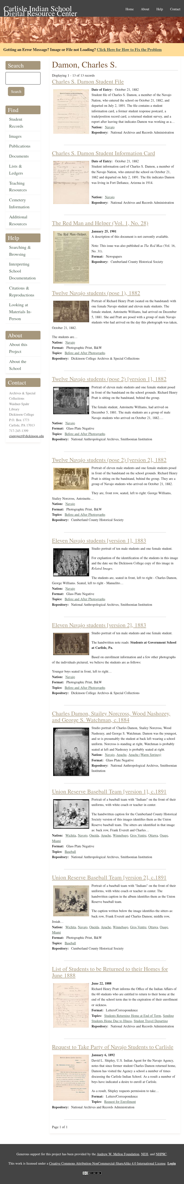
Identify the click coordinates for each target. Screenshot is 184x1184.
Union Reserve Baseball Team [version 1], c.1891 (109, 791)
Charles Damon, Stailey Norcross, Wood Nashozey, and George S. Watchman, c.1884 (111, 716)
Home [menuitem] (130, 9)
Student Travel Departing (151, 1021)
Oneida (94, 835)
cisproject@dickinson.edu (26, 436)
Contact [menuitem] (175, 9)
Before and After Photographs (85, 353)
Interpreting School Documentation (22, 271)
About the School (17, 364)
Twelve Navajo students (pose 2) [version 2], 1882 (109, 460)
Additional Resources (18, 220)
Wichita (70, 835)
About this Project (18, 347)
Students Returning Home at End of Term (132, 1015)
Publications (19, 146)
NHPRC (161, 1154)
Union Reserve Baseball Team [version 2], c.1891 (109, 877)
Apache (121, 754)
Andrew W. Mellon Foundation (118, 1154)
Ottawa (153, 835)
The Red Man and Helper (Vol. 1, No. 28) (100, 223)
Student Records (16, 122)
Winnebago (120, 835)
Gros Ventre (138, 835)
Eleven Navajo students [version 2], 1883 (99, 625)
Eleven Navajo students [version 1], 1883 (99, 540)
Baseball (70, 851)
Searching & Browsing (20, 250)
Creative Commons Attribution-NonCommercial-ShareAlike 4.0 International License (107, 1163)
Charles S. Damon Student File (88, 81)
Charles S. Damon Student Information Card (103, 153)
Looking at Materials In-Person (20, 311)
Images (15, 136)
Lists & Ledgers (16, 169)
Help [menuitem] (159, 9)
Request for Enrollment (120, 1101)
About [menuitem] (145, 9)
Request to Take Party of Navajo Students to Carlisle (112, 1047)
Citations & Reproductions (21, 291)
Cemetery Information (19, 203)
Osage (164, 835)
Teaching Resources (18, 186)
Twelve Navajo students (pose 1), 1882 (96, 293)
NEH (144, 1154)
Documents (19, 156)
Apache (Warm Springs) (144, 754)
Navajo (110, 127)
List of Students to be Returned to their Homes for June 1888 (110, 972)
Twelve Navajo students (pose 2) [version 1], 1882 (109, 379)
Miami (56, 840)
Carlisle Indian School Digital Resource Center (40, 8)
